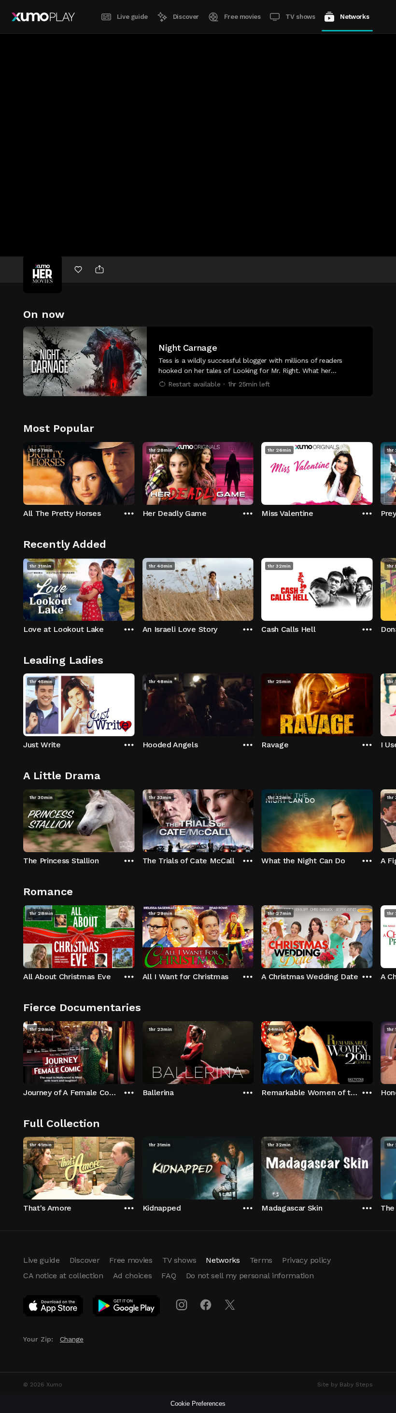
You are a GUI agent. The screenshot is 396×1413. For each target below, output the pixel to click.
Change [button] (72, 1339)
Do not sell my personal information (250, 1275)
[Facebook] (205, 1305)
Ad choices (132, 1275)
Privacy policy (306, 1260)
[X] (230, 1305)
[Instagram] (181, 1305)
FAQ (168, 1275)
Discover (186, 16)
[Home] (43, 17)
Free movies (242, 16)
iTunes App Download (53, 1307)
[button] (198, 361)
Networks (354, 16)
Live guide (132, 16)
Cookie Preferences (198, 1403)
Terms (261, 1260)
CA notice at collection (63, 1275)
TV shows (300, 16)
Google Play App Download (127, 1307)
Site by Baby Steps (345, 1384)
